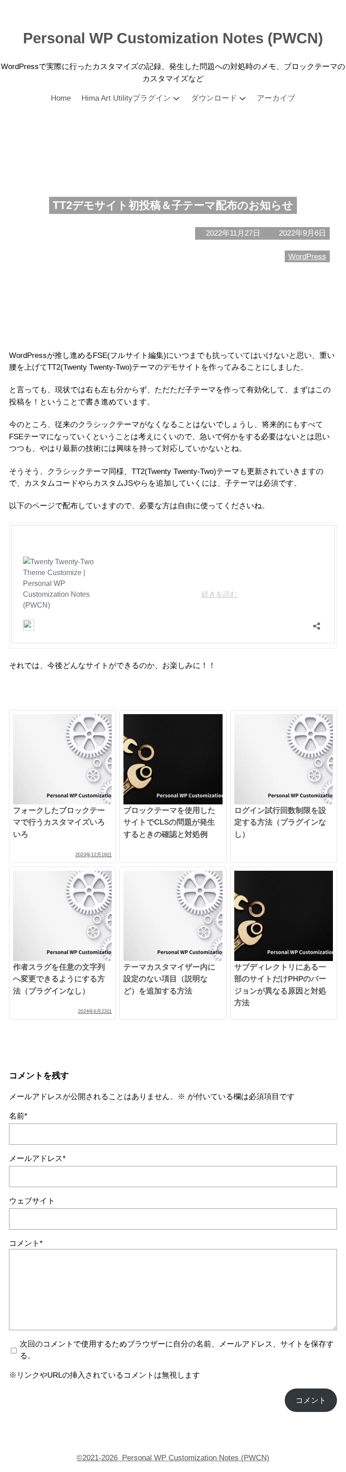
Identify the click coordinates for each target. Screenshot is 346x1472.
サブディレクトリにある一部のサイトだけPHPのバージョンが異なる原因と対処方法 (280, 985)
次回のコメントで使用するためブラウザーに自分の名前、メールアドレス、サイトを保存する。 (177, 1350)
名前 (18, 1116)
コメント (26, 1243)
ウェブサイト (32, 1201)
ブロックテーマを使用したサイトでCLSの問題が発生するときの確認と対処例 (169, 822)
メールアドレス (37, 1158)
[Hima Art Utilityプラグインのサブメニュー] (176, 98)
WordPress (307, 256)
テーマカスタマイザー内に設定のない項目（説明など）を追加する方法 (169, 979)
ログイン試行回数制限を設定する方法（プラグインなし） (280, 822)
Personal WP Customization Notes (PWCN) (173, 38)
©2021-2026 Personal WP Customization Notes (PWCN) (173, 1457)
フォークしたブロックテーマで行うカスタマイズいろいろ (59, 822)
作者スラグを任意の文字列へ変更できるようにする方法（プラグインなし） (59, 979)
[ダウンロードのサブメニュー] (242, 98)
